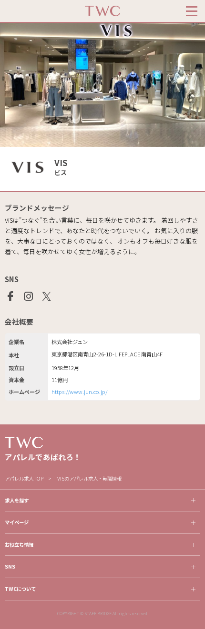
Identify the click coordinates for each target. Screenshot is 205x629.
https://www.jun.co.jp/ (79, 391)
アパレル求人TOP (24, 478)
